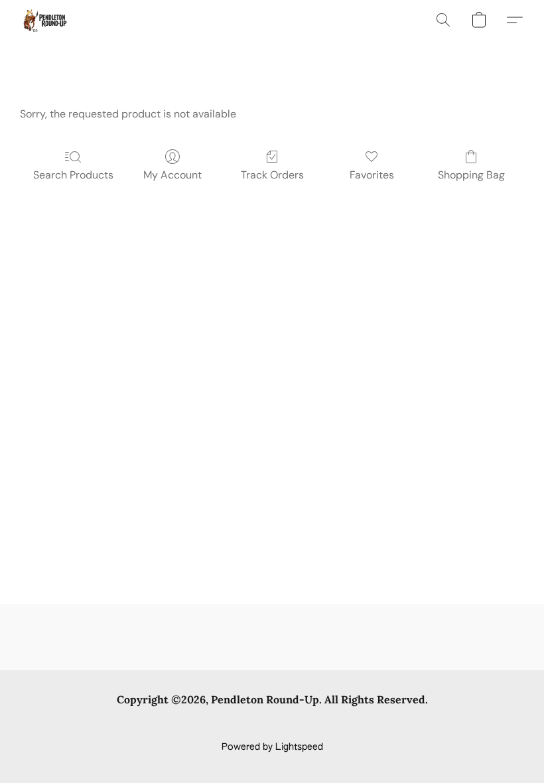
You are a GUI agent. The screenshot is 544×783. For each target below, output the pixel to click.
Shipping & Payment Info (260, 724)
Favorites (372, 175)
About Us (416, 724)
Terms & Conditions (78, 724)
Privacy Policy (164, 724)
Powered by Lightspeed (272, 747)
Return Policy (354, 724)
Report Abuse (479, 724)
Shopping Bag (471, 175)
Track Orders (272, 175)
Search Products (73, 175)
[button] (44, 20)
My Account (172, 175)
